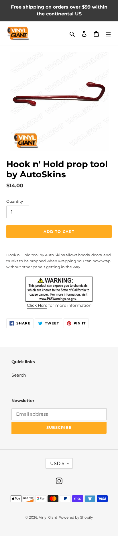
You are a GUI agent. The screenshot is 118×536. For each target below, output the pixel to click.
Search (18, 375)
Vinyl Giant (48, 517)
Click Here (37, 305)
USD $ (57, 463)
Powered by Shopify (75, 517)
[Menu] (108, 33)
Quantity (14, 201)
